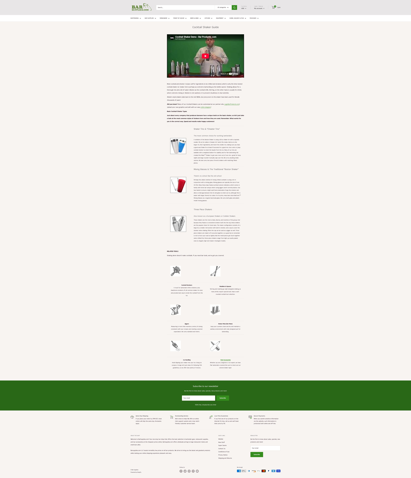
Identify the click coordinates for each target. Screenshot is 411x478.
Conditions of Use (223, 452)
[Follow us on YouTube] (197, 471)
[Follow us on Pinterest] (193, 471)
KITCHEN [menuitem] (207, 18)
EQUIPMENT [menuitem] (219, 18)
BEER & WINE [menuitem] (194, 18)
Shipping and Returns (225, 458)
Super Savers (222, 445)
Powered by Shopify (136, 472)
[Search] (234, 7)
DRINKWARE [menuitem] (163, 18)
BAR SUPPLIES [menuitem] (149, 18)
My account (258, 8)
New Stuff (221, 442)
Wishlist (220, 439)
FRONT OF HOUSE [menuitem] (178, 18)
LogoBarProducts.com (231, 104)
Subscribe (223, 398)
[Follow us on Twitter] (185, 471)
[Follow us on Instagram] (189, 471)
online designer (206, 107)
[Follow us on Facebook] (180, 471)
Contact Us (221, 449)
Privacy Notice (222, 455)
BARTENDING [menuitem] (135, 18)
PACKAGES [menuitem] (253, 18)
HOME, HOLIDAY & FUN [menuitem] (236, 18)
